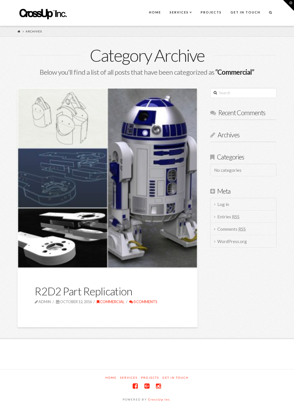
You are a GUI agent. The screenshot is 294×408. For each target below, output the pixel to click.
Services (129, 377)
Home (111, 377)
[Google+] (147, 386)
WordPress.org (232, 241)
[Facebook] (135, 386)
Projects (150, 377)
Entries (228, 216)
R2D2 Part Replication (83, 291)
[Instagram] (158, 386)
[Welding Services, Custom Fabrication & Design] (43, 13)
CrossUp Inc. (159, 399)
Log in (223, 204)
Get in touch (176, 377)
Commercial (111, 301)
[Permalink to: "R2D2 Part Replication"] (108, 178)
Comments (231, 229)
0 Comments (145, 301)
